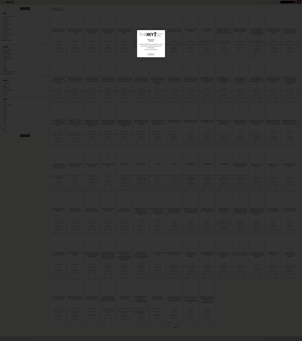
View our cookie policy (151, 49)
